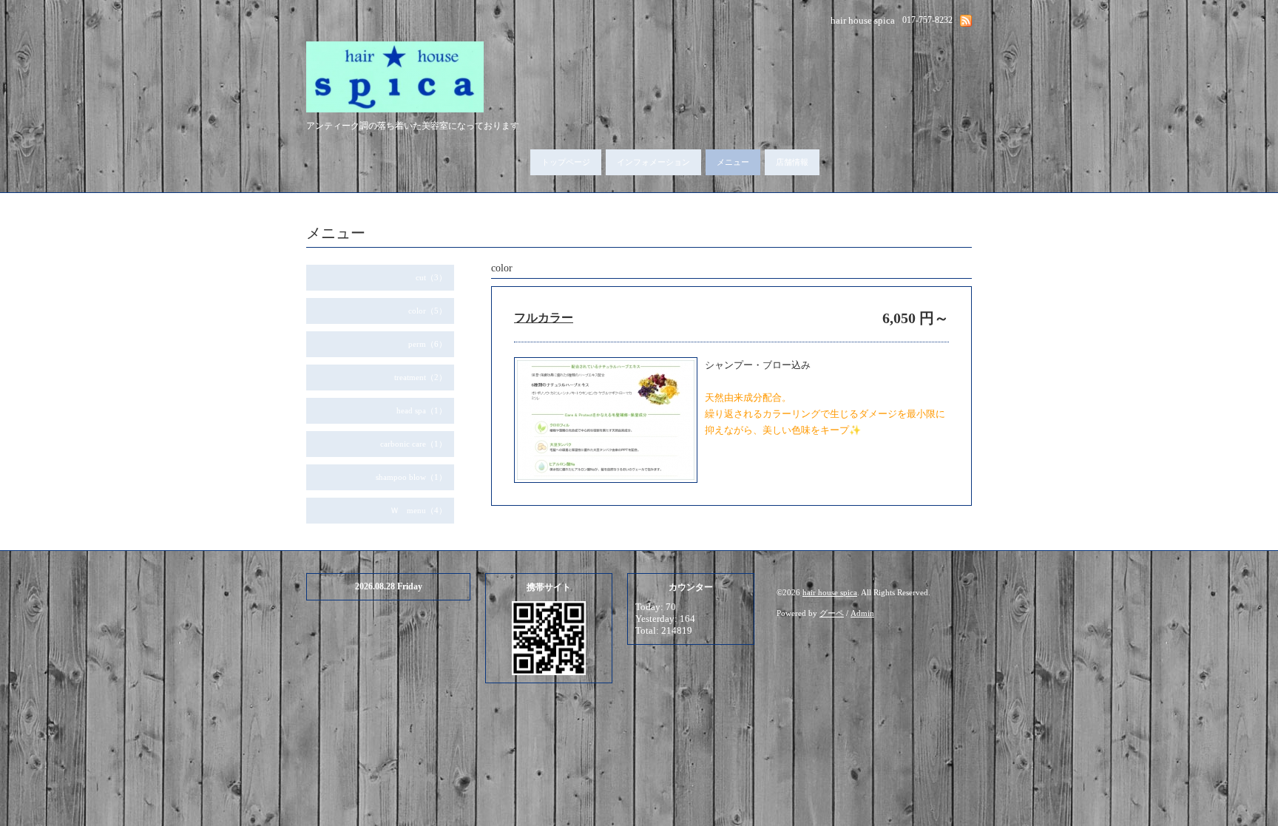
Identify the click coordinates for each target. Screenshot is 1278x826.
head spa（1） (421, 410)
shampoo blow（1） (411, 477)
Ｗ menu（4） (418, 510)
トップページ (565, 162)
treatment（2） (420, 377)
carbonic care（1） (413, 443)
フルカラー (543, 317)
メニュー (733, 162)
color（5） (427, 310)
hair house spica (829, 592)
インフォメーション (653, 162)
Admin (862, 613)
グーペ (831, 613)
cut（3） (431, 277)
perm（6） (427, 343)
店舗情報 (792, 162)
